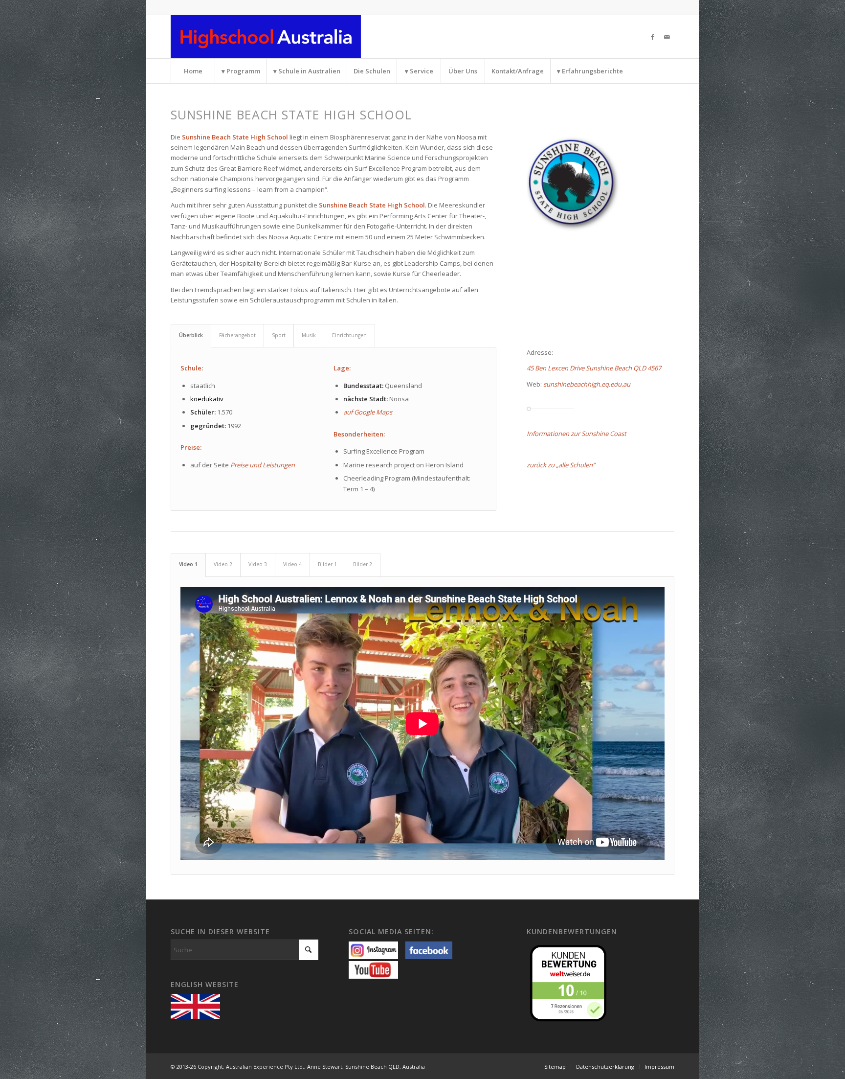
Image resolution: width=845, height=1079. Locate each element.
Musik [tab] (309, 335)
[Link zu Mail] (667, 36)
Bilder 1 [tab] (327, 564)
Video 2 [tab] (223, 564)
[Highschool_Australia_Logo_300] (266, 36)
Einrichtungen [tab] (349, 335)
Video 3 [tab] (257, 564)
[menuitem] (193, 71)
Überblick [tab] (191, 335)
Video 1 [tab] (188, 564)
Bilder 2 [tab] (362, 564)
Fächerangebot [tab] (237, 335)
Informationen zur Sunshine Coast (576, 433)
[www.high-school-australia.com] (198, 1005)
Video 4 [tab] (292, 564)
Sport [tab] (279, 335)
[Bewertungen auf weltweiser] (571, 982)
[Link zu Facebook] (652, 36)
